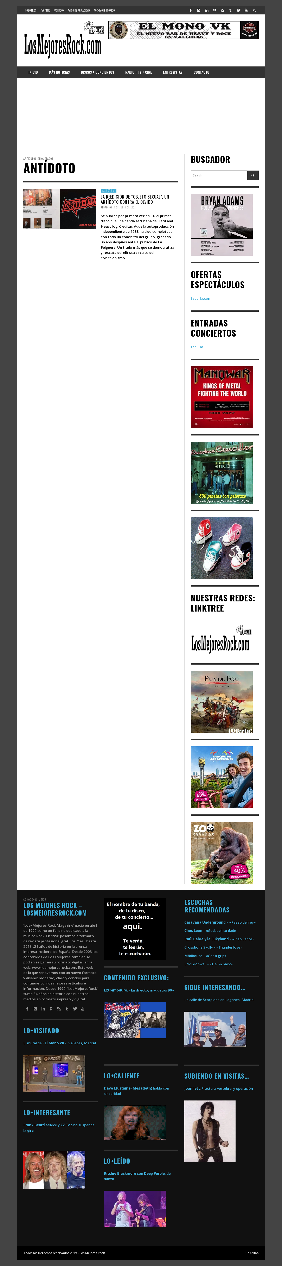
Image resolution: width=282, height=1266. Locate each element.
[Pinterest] (214, 10)
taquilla (197, 346)
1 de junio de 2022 (125, 207)
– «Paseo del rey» (220, 922)
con (123, 1173)
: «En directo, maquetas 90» (139, 990)
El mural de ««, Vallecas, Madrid (59, 1043)
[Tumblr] (230, 10)
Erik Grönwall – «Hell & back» (208, 964)
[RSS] (222, 10)
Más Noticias (109, 190)
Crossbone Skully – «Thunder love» (213, 947)
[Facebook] (191, 10)
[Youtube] (246, 10)
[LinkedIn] (206, 10)
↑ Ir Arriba (251, 1253)
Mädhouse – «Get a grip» (205, 955)
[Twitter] (238, 10)
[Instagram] (199, 10)
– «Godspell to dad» (210, 930)
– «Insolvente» (219, 939)
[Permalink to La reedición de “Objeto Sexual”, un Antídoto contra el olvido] (59, 208)
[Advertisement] (141, 116)
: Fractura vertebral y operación (218, 1088)
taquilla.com (201, 298)
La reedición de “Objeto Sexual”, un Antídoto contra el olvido (135, 199)
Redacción (107, 207)
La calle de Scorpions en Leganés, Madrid (219, 999)
